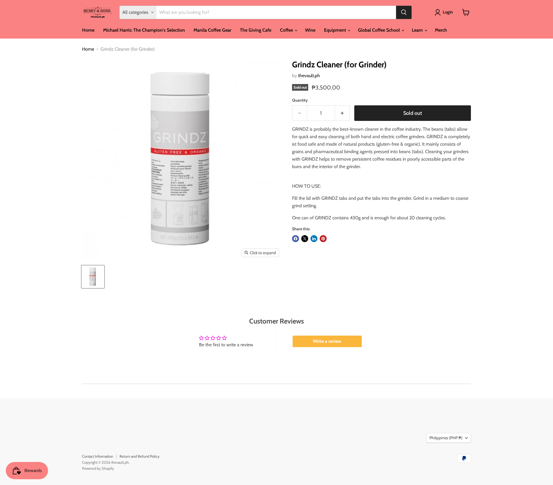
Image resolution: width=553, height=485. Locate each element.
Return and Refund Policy (140, 456)
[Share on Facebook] (295, 238)
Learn (418, 30)
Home (88, 30)
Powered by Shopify (98, 468)
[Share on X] (304, 238)
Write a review (327, 341)
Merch (441, 30)
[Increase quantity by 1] (342, 113)
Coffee (287, 30)
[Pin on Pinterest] (323, 238)
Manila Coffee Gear (212, 30)
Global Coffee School (379, 30)
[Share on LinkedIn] (313, 238)
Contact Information (97, 456)
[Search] (404, 12)
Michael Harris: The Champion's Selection (144, 30)
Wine (310, 30)
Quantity (300, 100)
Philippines (445, 437)
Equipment (335, 30)
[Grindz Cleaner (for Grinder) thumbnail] (93, 276)
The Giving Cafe (255, 30)
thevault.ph (309, 75)
